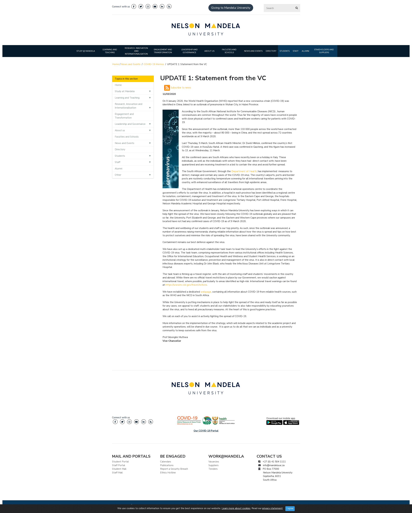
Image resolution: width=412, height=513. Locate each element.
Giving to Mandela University (230, 8)
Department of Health (244, 171)
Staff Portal (118, 465)
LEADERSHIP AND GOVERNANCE (189, 51)
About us (120, 130)
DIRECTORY (271, 51)
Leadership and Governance (130, 124)
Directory (120, 149)
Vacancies (213, 461)
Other (118, 174)
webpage (206, 291)
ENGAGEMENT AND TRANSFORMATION (163, 51)
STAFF (296, 51)
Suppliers (213, 465)
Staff (117, 162)
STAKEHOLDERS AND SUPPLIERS (324, 51)
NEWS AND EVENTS (253, 51)
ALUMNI (305, 51)
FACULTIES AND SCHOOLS (229, 51)
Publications (166, 465)
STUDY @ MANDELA (85, 51)
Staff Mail (117, 472)
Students (120, 155)
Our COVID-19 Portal (206, 430)
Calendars (165, 461)
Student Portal (120, 461)
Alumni (118, 168)
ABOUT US (209, 51)
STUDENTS (285, 51)
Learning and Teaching (127, 97)
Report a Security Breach (174, 468)
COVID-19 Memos (154, 64)
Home (115, 64)
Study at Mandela (125, 91)
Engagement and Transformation (124, 115)
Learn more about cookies (236, 508)
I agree (290, 508)
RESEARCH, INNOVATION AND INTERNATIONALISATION (136, 51)
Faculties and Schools (127, 136)
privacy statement (272, 508)
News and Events (130, 64)
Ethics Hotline (168, 472)
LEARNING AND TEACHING (110, 51)
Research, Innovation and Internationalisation (128, 105)
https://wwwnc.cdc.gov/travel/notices (186, 284)
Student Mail (119, 468)
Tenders (213, 468)
